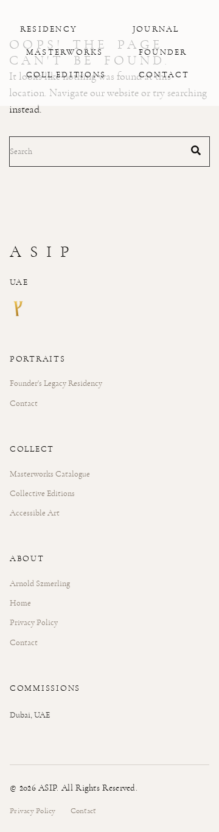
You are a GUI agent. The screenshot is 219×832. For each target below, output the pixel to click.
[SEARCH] (196, 151)
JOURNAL (156, 29)
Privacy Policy (34, 622)
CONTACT (164, 75)
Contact (24, 403)
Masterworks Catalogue (50, 473)
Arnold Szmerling (40, 583)
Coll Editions (66, 75)
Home (20, 602)
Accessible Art (35, 512)
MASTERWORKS (64, 52)
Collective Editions (42, 493)
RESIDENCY (48, 29)
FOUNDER (163, 52)
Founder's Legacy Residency (56, 383)
